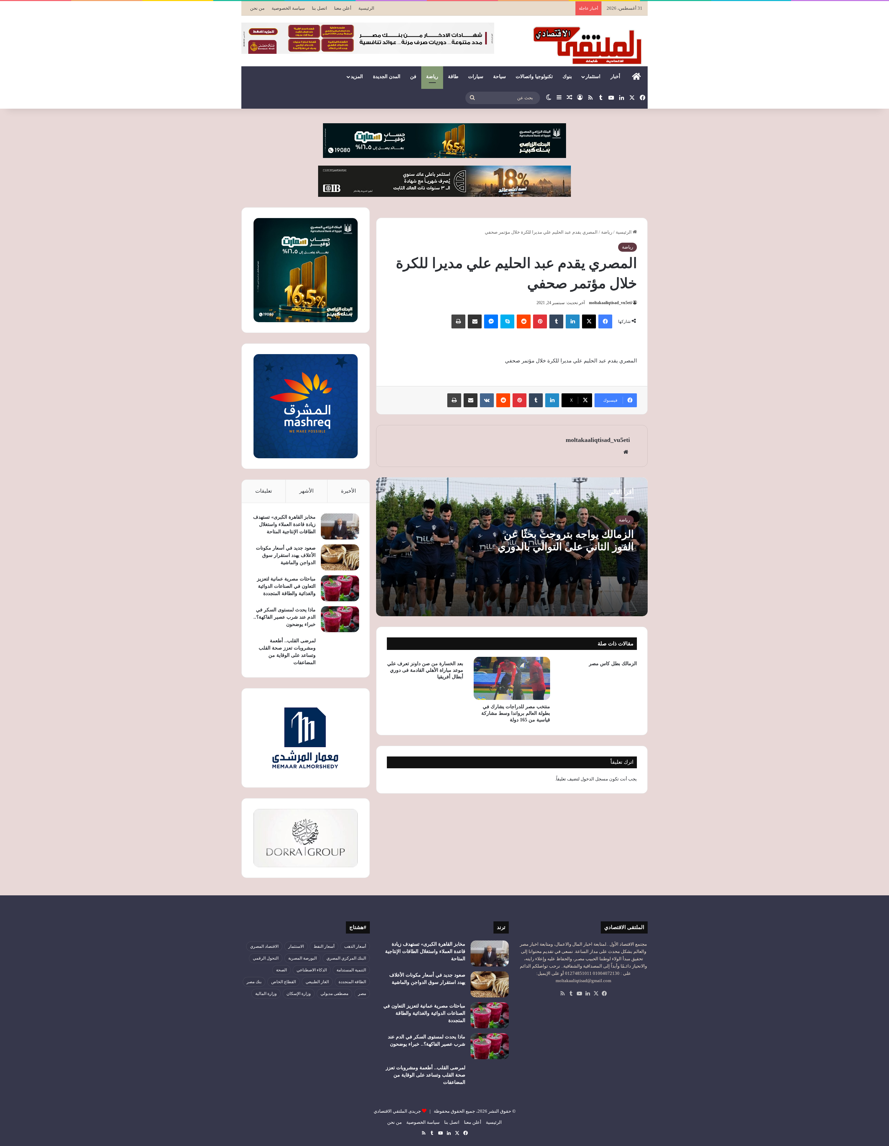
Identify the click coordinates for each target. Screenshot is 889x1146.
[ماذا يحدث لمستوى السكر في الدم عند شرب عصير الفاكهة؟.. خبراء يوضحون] (340, 619)
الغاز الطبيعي (317, 981)
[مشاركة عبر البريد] (475, 321)
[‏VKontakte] (487, 400)
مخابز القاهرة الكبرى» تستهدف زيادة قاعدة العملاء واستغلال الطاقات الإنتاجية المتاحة (284, 524)
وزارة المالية (266, 993)
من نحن (257, 8)
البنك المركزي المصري (346, 958)
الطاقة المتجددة (352, 981)
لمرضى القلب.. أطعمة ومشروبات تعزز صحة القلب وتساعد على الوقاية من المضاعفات (425, 1075)
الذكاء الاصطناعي (312, 970)
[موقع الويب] (626, 452)
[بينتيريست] (540, 321)
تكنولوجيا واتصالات (534, 76)
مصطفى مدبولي (334, 993)
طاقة (453, 76)
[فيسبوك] (605, 321)
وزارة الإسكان (298, 993)
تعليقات (263, 491)
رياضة (432, 76)
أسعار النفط (324, 946)
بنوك (567, 76)
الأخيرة (348, 491)
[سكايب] (507, 321)
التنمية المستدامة (351, 970)
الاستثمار (296, 946)
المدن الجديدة (386, 76)
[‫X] (589, 321)
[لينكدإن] (573, 321)
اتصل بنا (319, 8)
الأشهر (306, 491)
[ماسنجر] (491, 321)
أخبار (615, 76)
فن (413, 76)
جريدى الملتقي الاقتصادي (397, 1111)
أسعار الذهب (355, 946)
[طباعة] (458, 321)
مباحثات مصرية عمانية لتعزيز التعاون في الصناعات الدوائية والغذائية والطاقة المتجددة (286, 586)
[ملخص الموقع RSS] (562, 993)
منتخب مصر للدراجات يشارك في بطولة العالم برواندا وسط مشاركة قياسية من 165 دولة (515, 713)
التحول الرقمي (266, 958)
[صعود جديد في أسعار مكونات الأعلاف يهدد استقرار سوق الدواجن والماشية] (340, 557)
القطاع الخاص (283, 981)
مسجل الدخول (594, 778)
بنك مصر (254, 981)
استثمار (592, 76)
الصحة (281, 970)
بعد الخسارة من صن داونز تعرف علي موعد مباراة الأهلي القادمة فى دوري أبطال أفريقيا (425, 670)
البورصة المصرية (302, 958)
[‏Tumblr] (556, 321)
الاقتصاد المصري (264, 946)
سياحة (499, 76)
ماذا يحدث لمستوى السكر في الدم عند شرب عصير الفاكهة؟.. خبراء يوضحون (285, 617)
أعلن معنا (342, 8)
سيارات (475, 76)
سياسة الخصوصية (288, 8)
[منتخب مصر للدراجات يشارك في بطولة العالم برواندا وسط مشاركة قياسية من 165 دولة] (512, 678)
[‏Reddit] (524, 321)
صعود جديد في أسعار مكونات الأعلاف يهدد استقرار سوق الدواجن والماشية (286, 555)
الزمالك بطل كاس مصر (613, 663)
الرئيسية (366, 8)
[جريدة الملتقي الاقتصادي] (589, 45)
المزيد (357, 76)
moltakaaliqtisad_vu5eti (610, 302)
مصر (362, 993)
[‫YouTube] (579, 993)
